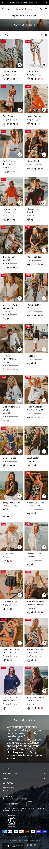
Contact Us (7, 790)
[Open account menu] (41, 8)
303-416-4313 (8, 788)
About (23, 16)
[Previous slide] (2, 2)
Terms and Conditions (24, 842)
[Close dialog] (47, 806)
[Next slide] (46, 2)
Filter (7, 35)
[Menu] (2, 9)
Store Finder (32, 16)
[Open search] (7, 8)
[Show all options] (17, 79)
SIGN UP (24, 837)
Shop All (14, 16)
